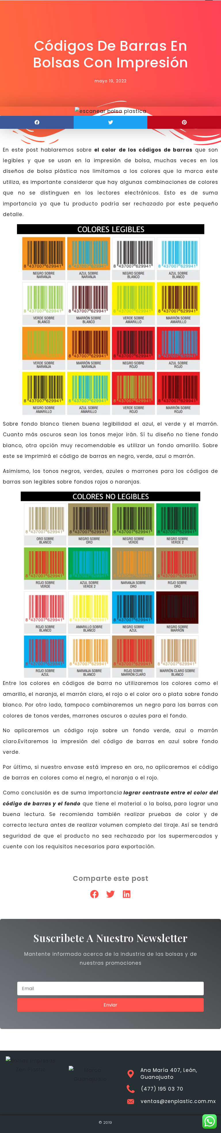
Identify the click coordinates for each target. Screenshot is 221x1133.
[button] (37, 122)
